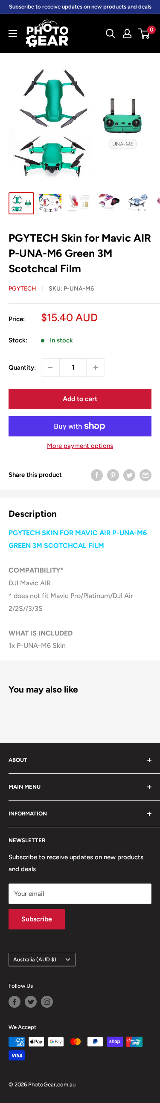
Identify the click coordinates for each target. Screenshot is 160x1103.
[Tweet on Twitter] (129, 475)
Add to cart (80, 399)
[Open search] (110, 33)
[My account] (127, 33)
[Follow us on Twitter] (31, 1002)
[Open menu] (13, 33)
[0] (144, 34)
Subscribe (36, 919)
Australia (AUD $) (34, 959)
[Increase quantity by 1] (96, 367)
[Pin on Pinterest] (113, 475)
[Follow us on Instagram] (47, 1002)
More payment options (80, 446)
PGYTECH (22, 288)
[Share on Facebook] (97, 475)
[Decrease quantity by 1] (50, 367)
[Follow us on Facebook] (14, 1002)
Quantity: (22, 367)
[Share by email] (145, 475)
